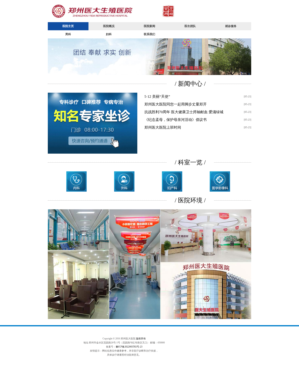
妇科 (109, 34)
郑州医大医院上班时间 (162, 127)
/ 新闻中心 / (190, 83)
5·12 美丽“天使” (157, 96)
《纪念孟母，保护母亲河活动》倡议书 (175, 120)
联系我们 (149, 34)
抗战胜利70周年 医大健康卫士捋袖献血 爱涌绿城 (183, 112)
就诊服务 (231, 26)
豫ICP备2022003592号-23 (129, 346)
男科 (68, 34)
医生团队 (190, 26)
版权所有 (141, 338)
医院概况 (109, 26)
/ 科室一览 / (190, 162)
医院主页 (68, 26)
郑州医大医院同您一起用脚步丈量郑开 (175, 104)
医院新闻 (149, 26)
